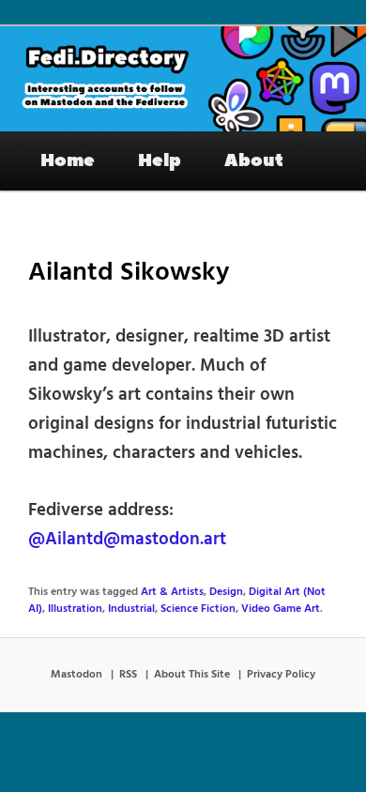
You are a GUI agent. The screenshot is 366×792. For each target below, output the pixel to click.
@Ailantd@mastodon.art (127, 539)
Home (67, 160)
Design (226, 592)
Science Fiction (198, 609)
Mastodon (76, 674)
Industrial (131, 609)
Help (159, 160)
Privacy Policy (281, 674)
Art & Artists (172, 592)
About (253, 160)
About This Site (192, 674)
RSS (128, 674)
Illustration (75, 609)
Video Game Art (280, 609)
